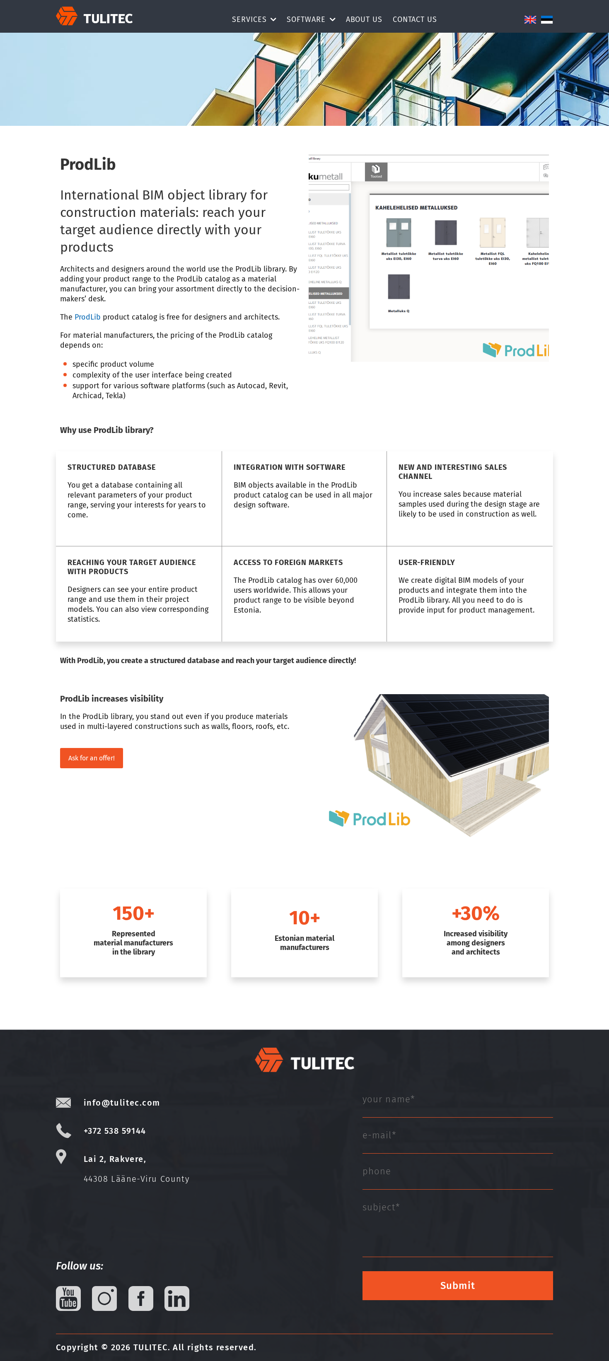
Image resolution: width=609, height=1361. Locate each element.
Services (249, 19)
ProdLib (88, 317)
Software (306, 19)
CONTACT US (415, 19)
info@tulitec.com (122, 1103)
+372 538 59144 (115, 1131)
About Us (364, 19)
